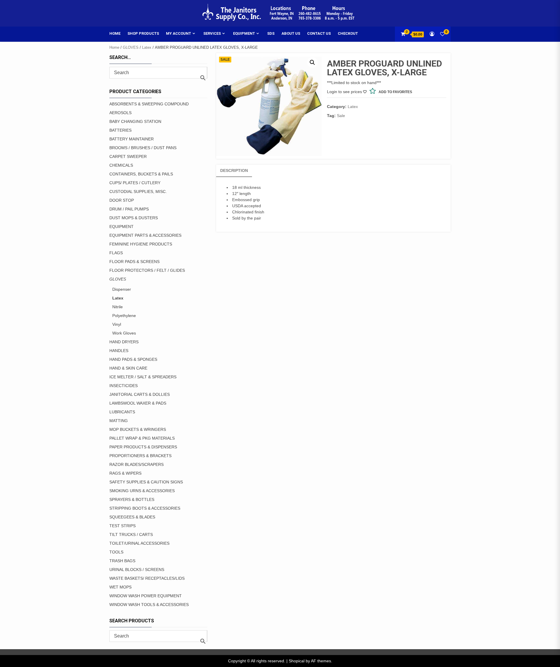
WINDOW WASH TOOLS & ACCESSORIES (149, 604)
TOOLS (116, 552)
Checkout (348, 33)
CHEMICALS (121, 165)
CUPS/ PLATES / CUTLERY (134, 182)
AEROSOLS (120, 112)
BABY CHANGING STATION (135, 121)
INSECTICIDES (123, 385)
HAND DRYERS (124, 341)
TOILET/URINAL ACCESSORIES (139, 543)
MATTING (118, 420)
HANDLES (118, 350)
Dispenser (121, 289)
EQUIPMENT (121, 226)
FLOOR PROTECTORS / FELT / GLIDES (147, 270)
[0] (442, 34)
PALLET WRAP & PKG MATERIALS (142, 438)
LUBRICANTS (122, 412)
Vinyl (116, 324)
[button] (312, 62)
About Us (290, 33)
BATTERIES (120, 130)
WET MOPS (120, 587)
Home (114, 33)
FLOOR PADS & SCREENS (134, 261)
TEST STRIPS (122, 525)
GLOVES (131, 47)
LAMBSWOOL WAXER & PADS (137, 403)
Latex (146, 47)
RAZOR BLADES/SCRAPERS (136, 464)
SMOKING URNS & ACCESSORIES (142, 490)
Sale (341, 115)
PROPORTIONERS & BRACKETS (140, 455)
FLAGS (116, 252)
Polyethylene (124, 315)
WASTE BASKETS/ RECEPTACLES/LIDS (147, 578)
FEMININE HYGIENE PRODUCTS (140, 244)
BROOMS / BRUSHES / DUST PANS (142, 147)
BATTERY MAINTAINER (131, 139)
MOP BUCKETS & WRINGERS (137, 429)
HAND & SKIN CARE (128, 368)
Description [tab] (234, 170)
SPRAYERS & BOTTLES (131, 499)
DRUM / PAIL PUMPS (129, 209)
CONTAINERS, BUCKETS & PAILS (141, 174)
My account (178, 33)
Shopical (296, 661)
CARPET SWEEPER (128, 156)
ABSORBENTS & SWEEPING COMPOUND (149, 104)
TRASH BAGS (122, 560)
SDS (270, 33)
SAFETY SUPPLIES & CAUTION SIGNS (146, 482)
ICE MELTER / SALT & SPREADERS (142, 377)
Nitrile (117, 306)
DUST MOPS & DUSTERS (133, 217)
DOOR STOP (121, 200)
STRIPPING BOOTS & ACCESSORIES (144, 508)
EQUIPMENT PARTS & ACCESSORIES (145, 235)
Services (212, 33)
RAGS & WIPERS (125, 473)
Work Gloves (124, 333)
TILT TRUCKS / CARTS (131, 534)
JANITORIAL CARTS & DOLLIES (139, 394)
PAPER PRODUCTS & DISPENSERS (143, 447)
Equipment (244, 33)
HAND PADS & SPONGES (133, 359)
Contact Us (319, 33)
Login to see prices (344, 91)
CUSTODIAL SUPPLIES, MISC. (138, 191)
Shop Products (143, 33)
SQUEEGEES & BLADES (132, 517)
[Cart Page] (403, 34)
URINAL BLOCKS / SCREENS (136, 569)
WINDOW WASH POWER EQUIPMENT (145, 595)
